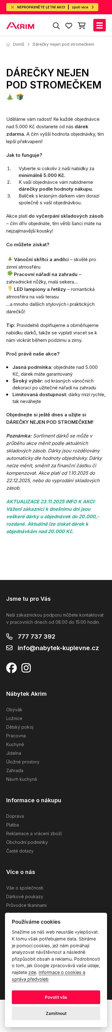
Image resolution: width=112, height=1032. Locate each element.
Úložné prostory (23, 761)
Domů (18, 44)
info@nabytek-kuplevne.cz (58, 648)
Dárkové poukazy (24, 896)
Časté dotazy (20, 850)
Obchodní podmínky (27, 842)
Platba (12, 824)
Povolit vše (56, 997)
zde (32, 972)
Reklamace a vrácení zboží (34, 833)
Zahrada (14, 770)
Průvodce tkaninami (26, 905)
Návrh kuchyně (21, 779)
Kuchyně (15, 744)
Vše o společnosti (24, 887)
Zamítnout (56, 1013)
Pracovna (16, 735)
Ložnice (14, 718)
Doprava (15, 816)
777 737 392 (36, 636)
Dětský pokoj (19, 727)
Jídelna (13, 753)
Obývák (14, 709)
